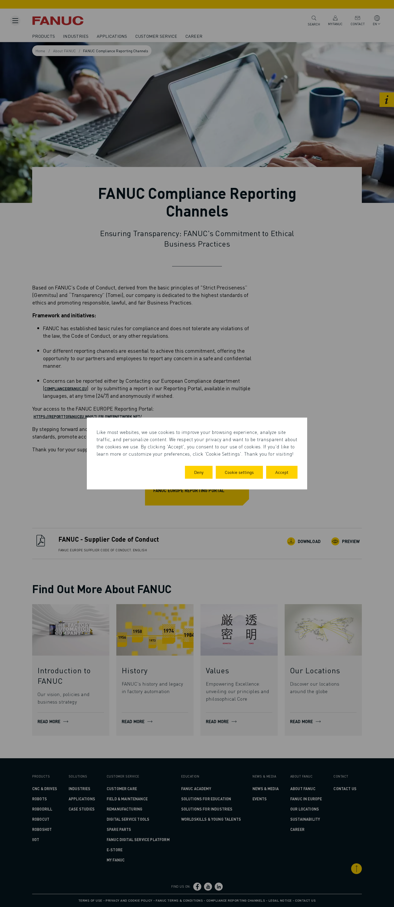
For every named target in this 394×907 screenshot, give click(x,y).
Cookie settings (239, 472)
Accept (281, 472)
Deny (198, 472)
